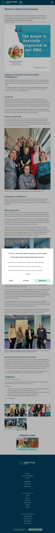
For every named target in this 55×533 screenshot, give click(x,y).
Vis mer (27, 274)
